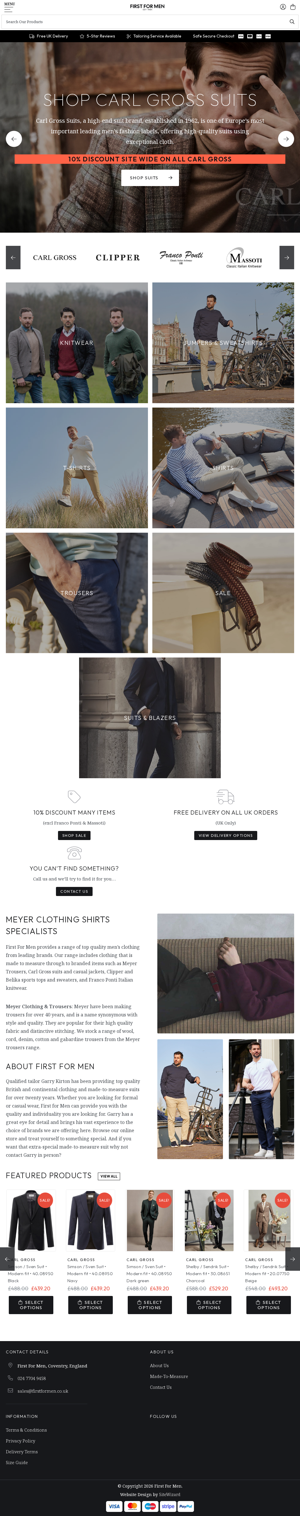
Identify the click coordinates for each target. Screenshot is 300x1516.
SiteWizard (169, 1494)
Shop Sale (74, 835)
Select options (32, 1304)
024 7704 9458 (32, 1378)
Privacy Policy (20, 1441)
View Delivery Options (226, 835)
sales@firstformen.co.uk (43, 1391)
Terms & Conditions (26, 1430)
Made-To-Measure (169, 1376)
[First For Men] (147, 7)
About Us (159, 1365)
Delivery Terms (22, 1451)
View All (108, 1176)
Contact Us (74, 891)
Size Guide (17, 1462)
